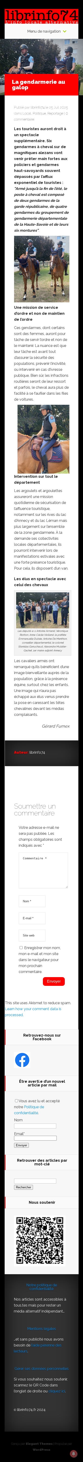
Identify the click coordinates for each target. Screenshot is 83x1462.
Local (27, 113)
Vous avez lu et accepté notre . (37, 1107)
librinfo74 (37, 107)
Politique (39, 113)
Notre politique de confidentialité (41, 1287)
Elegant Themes (39, 1443)
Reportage (55, 113)
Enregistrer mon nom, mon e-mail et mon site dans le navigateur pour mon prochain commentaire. (40, 960)
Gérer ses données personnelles (42, 1368)
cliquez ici (56, 1391)
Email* (19, 1134)
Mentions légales (41, 1329)
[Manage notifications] (73, 1453)
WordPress (41, 1449)
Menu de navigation (44, 31)
